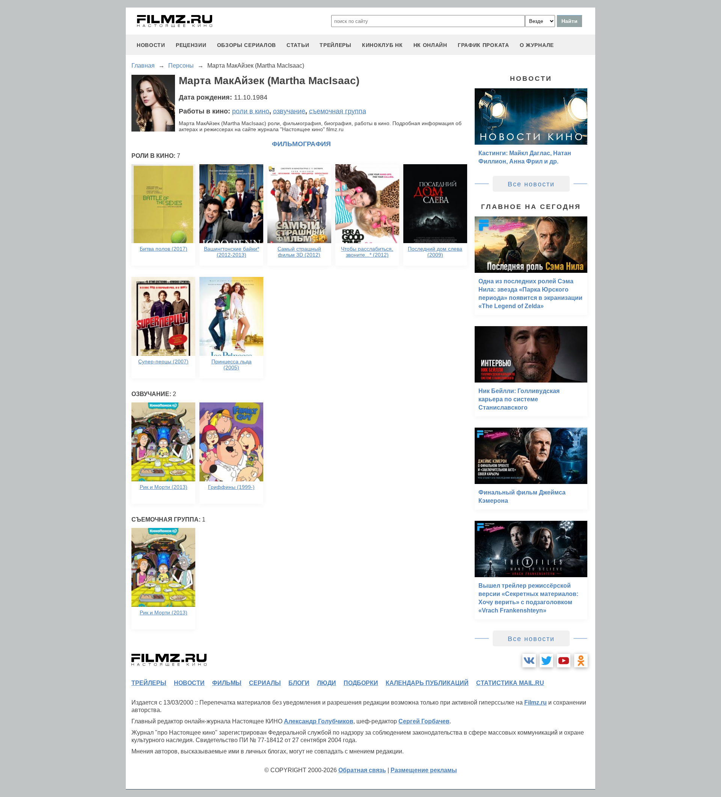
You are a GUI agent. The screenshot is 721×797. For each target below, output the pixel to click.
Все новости (531, 184)
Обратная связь (362, 770)
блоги (298, 683)
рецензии (191, 45)
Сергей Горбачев (423, 721)
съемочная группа (337, 111)
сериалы (265, 683)
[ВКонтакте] (529, 660)
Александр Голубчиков (318, 721)
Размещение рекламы (424, 770)
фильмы (226, 683)
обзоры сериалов (246, 45)
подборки (361, 683)
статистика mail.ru (510, 683)
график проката (483, 45)
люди (326, 683)
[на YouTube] (563, 660)
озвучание (289, 111)
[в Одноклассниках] (581, 660)
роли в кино (250, 111)
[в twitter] (546, 660)
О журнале (537, 45)
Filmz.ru (535, 702)
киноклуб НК (382, 45)
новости (151, 45)
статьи (298, 45)
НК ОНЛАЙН (430, 45)
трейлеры (335, 45)
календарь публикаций (427, 683)
